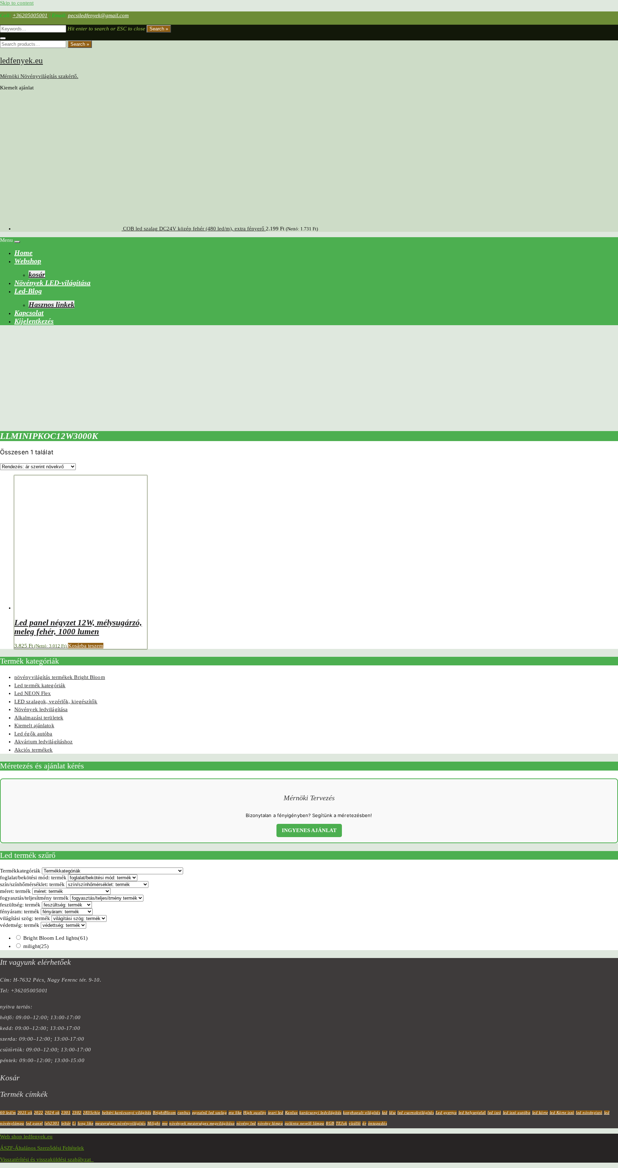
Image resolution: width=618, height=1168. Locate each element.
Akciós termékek (33, 750)
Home (23, 252)
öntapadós (377, 1123)
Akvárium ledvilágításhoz (43, 741)
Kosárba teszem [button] (85, 646)
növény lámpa (270, 1123)
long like (86, 1123)
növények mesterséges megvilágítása (202, 1123)
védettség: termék (19, 925)
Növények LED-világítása (52, 283)
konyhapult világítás (361, 1112)
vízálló (355, 1123)
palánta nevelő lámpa (304, 1123)
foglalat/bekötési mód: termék (33, 877)
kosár (37, 274)
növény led (246, 1123)
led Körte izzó (562, 1112)
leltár (66, 1123)
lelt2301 (51, 1123)
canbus (183, 1112)
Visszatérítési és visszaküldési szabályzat (47, 1159)
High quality (254, 1112)
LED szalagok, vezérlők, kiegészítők (56, 701)
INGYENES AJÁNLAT (309, 830)
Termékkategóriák (20, 871)
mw (165, 1123)
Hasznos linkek (51, 304)
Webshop (27, 261)
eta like (235, 1112)
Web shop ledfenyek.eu (26, 1136)
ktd (385, 1112)
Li (74, 1123)
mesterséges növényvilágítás (120, 1123)
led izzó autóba (517, 1112)
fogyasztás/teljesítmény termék (34, 898)
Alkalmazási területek (38, 717)
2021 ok (25, 1112)
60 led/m (8, 1112)
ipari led (276, 1112)
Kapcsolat (29, 313)
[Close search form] (3, 38)
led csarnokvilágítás (415, 1112)
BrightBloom (164, 1112)
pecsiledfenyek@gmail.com (98, 15)
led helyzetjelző (472, 1112)
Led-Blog (28, 291)
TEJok (341, 1123)
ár (364, 1123)
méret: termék (15, 891)
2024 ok (52, 1112)
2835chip (91, 1112)
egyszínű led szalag (209, 1112)
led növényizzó (589, 1112)
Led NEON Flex (32, 693)
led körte (540, 1112)
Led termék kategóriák (39, 685)
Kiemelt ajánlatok (34, 725)
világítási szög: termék (25, 918)
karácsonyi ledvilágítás (320, 1112)
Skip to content (17, 3)
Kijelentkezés (34, 321)
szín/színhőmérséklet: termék (32, 884)
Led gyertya (446, 1112)
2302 (77, 1112)
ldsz (392, 1112)
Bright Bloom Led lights (55, 938)
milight (36, 946)
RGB (330, 1123)
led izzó (494, 1112)
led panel (34, 1123)
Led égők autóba (33, 734)
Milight (154, 1123)
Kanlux (291, 1112)
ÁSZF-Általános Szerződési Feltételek (42, 1148)
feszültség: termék (20, 905)
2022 (38, 1112)
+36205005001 (30, 15)
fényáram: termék (19, 911)
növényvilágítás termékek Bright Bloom (59, 677)
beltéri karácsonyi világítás (126, 1112)
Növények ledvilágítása (41, 709)
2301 (65, 1112)
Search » (158, 28)
